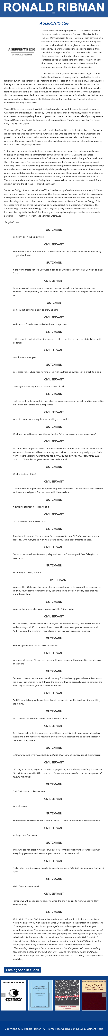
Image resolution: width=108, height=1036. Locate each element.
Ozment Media (95, 1028)
